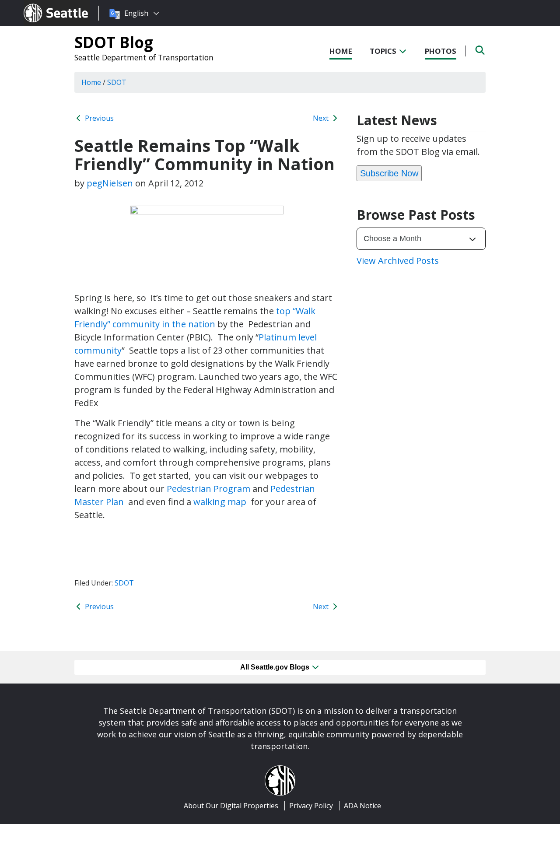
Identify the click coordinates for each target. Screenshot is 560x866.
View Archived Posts (398, 260)
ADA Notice (362, 805)
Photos (440, 51)
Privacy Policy (311, 805)
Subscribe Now (389, 173)
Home (340, 51)
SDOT (124, 583)
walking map (220, 502)
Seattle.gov (42, 5)
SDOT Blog (113, 42)
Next (321, 118)
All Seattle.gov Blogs (275, 667)
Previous (98, 118)
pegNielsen (110, 183)
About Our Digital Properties (231, 805)
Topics (384, 51)
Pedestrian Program (208, 488)
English (136, 13)
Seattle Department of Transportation (144, 57)
